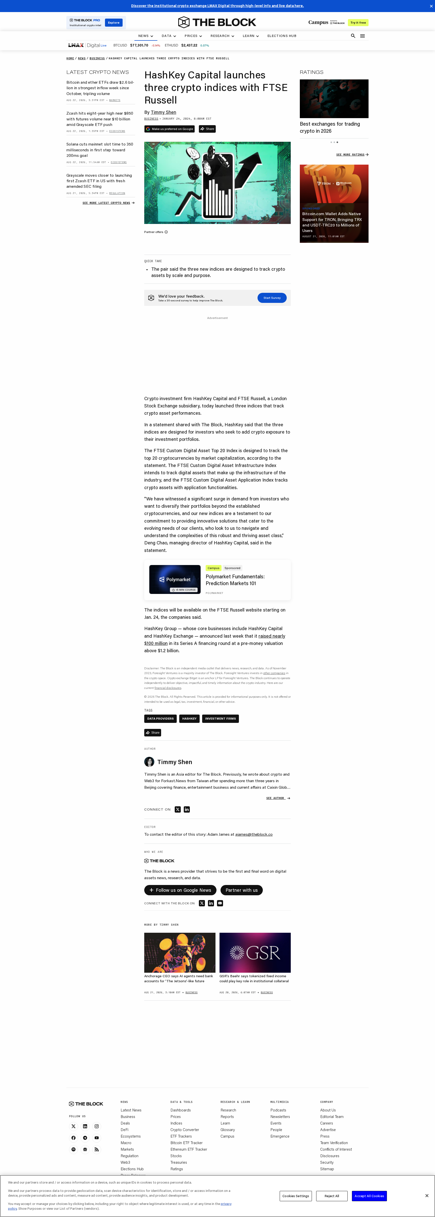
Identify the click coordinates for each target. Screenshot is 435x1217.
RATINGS (311, 72)
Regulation (129, 1156)
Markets (127, 1149)
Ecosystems (131, 1136)
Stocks (176, 1156)
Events (275, 1123)
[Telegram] (85, 1138)
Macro (126, 1143)
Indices (176, 1123)
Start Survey (272, 298)
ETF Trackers (181, 1136)
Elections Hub (132, 1169)
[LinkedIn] (85, 1126)
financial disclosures (168, 688)
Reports (227, 1116)
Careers (326, 1123)
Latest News (131, 1110)
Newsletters (280, 1116)
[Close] (426, 1195)
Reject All (332, 1196)
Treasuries (178, 1162)
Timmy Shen (163, 112)
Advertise (328, 1130)
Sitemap (327, 1169)
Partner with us (242, 890)
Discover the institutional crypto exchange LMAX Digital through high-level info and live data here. (217, 6)
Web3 (125, 1162)
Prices (175, 1116)
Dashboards (180, 1110)
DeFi (124, 1130)
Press (325, 1136)
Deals (125, 1123)
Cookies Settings (295, 1196)
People (276, 1130)
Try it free (358, 22)
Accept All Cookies (369, 1196)
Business (128, 1116)
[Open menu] (362, 36)
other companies (274, 673)
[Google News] (85, 1149)
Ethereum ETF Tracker (188, 1149)
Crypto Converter (184, 1130)
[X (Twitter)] (73, 1126)
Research (228, 1110)
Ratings (176, 1169)
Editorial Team (332, 1116)
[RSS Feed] (96, 1149)
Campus (227, 1136)
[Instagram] (96, 1126)
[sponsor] (334, 184)
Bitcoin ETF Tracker (186, 1143)
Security (327, 1162)
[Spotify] (73, 1149)
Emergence (279, 1136)
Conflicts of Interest (336, 1149)
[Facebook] (73, 1138)
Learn (225, 1123)
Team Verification (334, 1143)
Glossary (228, 1130)
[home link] (217, 22)
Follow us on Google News (180, 889)
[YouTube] (96, 1138)
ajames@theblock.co (254, 834)
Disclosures (329, 1156)
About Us (328, 1110)
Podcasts (278, 1110)
